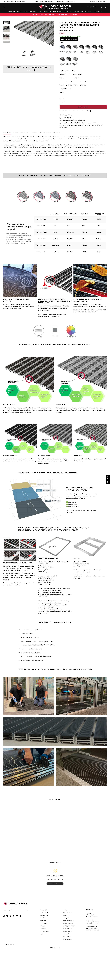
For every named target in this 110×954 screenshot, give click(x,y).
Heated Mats (57, 11)
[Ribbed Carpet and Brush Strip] (62, 59)
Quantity (63, 99)
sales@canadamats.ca (21, 1)
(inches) (68, 85)
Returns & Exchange (68, 928)
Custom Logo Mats (29, 11)
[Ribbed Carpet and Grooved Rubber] (68, 59)
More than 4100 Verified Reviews (66, 1)
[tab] (7, 133)
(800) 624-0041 (9, 1)
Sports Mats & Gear (72, 11)
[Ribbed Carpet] (62, 47)
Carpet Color (65, 71)
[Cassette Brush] (75, 47)
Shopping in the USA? (68, 926)
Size (74, 71)
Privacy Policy (66, 915)
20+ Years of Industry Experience (45, 1)
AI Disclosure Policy (68, 939)
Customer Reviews (44, 931)
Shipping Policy (67, 912)
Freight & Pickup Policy (69, 920)
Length (76, 78)
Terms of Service (67, 931)
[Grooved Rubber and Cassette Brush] (94, 47)
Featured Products (67, 936)
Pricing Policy (66, 918)
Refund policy (66, 934)
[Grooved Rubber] (81, 47)
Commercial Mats (14, 11)
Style (62, 42)
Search (65, 910)
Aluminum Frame (66, 89)
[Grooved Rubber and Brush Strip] (87, 47)
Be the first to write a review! (55, 884)
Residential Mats (45, 11)
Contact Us (92, 1)
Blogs (41, 934)
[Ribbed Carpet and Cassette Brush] (68, 47)
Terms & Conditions (68, 923)
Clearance (42, 926)
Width (62, 78)
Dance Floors (86, 11)
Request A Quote (102, 1)
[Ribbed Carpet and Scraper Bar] (75, 59)
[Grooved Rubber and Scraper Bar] (100, 47)
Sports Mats (43, 920)
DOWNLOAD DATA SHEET (69, 39)
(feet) (62, 85)
